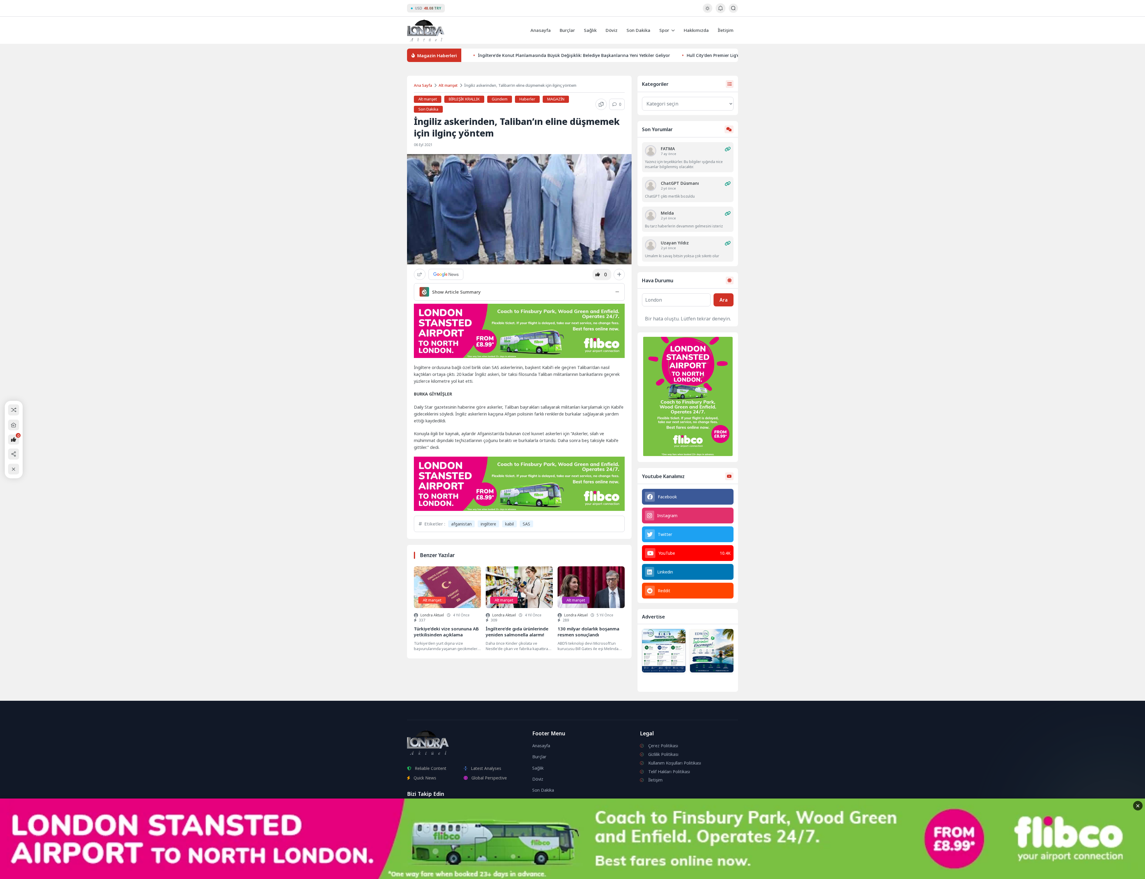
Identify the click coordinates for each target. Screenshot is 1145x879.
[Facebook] (443, 808)
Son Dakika (638, 30)
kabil (509, 524)
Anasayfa (540, 30)
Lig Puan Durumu (556, 809)
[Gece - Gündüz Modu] (707, 11)
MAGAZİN (555, 99)
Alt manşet (448, 85)
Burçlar (567, 30)
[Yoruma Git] (728, 149)
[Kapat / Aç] (13, 469)
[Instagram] (413, 808)
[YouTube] (427, 808)
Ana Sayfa (423, 85)
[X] (457, 808)
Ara (724, 300)
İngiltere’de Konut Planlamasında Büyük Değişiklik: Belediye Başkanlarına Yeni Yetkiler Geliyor (574, 55)
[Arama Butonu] (733, 8)
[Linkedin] (472, 808)
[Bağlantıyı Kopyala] (601, 104)
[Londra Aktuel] (425, 30)
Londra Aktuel (432, 615)
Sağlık (590, 30)
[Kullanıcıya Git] (650, 150)
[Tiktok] (486, 808)
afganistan (461, 524)
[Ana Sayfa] (13, 424)
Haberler (527, 99)
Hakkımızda (696, 30)
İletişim (726, 30)
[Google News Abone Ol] (445, 274)
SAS (526, 524)
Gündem (499, 99)
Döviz (612, 30)
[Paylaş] (419, 274)
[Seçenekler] (619, 274)
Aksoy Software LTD (621, 872)
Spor (664, 30)
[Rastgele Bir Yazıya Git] (13, 410)
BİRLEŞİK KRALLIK (464, 99)
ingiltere (488, 524)
